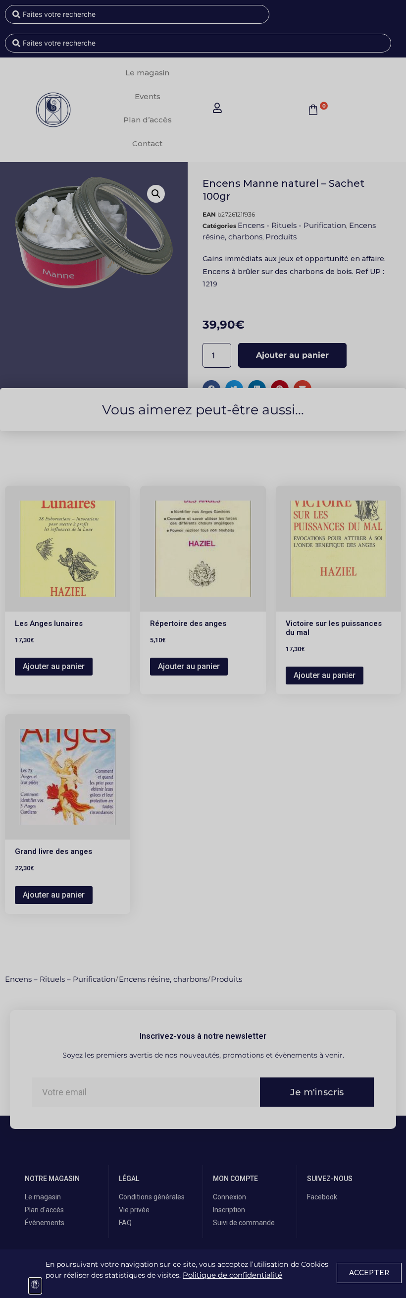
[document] (203, 649)
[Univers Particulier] (35, 1286)
